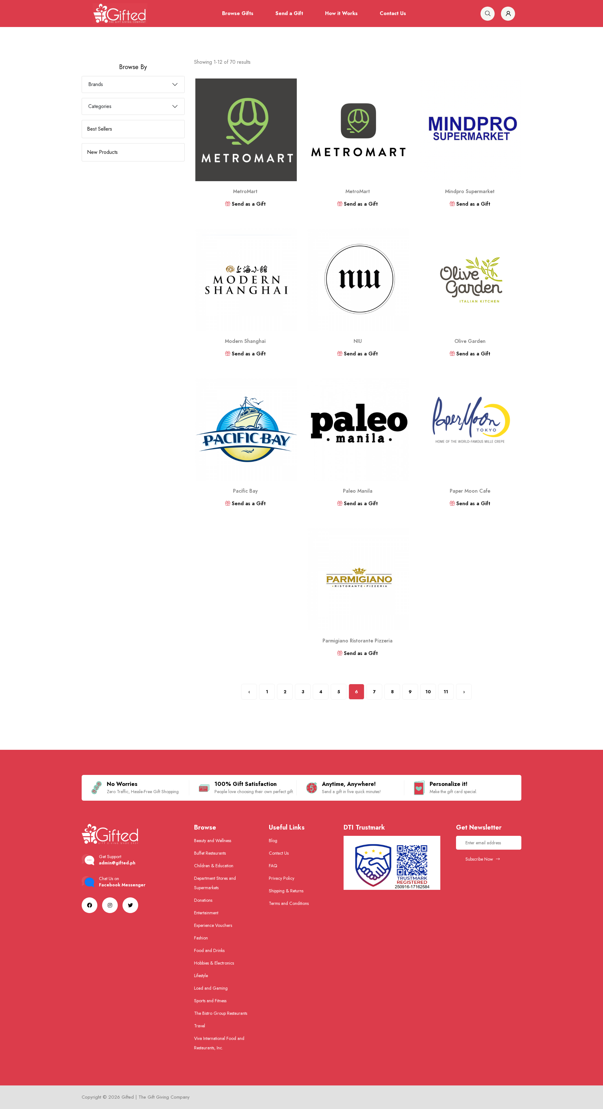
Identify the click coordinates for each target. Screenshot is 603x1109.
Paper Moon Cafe (470, 491)
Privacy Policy (281, 878)
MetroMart (245, 191)
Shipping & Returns (286, 891)
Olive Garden (470, 341)
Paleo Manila (357, 491)
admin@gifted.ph (117, 863)
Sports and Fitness (210, 1001)
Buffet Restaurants (210, 853)
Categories (99, 106)
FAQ (273, 866)
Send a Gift (289, 13)
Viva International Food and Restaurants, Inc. (219, 1043)
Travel (199, 1026)
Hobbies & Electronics (214, 963)
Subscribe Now (479, 859)
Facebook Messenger (122, 885)
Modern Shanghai (245, 341)
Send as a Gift (248, 204)
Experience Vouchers (213, 925)
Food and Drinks (209, 950)
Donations (203, 900)
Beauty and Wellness (212, 840)
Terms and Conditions (289, 903)
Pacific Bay (245, 491)
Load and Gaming (211, 988)
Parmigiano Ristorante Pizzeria (358, 640)
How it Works (341, 13)
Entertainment (206, 913)
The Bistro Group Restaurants (220, 1013)
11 (446, 692)
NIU (358, 341)
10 (428, 692)
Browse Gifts (237, 13)
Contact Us (393, 13)
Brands (95, 84)
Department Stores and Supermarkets (215, 883)
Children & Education (213, 866)
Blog (273, 840)
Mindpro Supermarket (470, 191)
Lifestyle (201, 975)
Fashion (201, 938)
